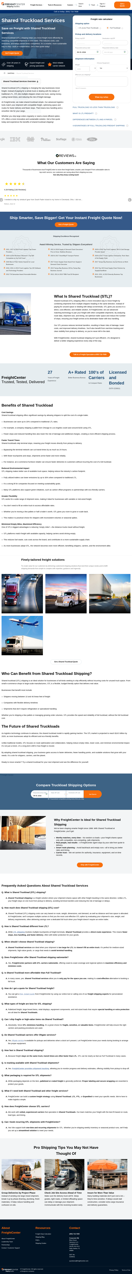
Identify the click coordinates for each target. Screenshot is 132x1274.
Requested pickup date (39, 793)
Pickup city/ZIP (80, 38)
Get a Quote (122, 5)
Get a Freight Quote (66, 224)
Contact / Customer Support (11, 1248)
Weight (77, 65)
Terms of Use (126, 1270)
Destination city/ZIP (108, 38)
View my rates (101, 97)
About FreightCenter (8, 1238)
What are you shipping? (83, 74)
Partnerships (6, 1244)
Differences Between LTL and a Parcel (93, 119)
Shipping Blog (39, 1237)
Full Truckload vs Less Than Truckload (94, 107)
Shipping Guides (40, 1243)
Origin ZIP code (55, 793)
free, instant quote (27, 994)
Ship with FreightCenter (90, 865)
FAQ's (37, 1240)
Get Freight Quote (12, 53)
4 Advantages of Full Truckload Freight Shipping (99, 126)
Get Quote (92, 794)
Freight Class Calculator (43, 1234)
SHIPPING (11, 73)
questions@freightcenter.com (78, 1261)
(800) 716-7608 (74, 1234)
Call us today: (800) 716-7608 (66, 12)
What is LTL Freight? (83, 113)
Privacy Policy (113, 1270)
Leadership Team (7, 1241)
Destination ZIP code (74, 793)
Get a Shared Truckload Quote (66, 662)
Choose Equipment (103, 63)
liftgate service (18, 1041)
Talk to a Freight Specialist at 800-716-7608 (89, 354)
